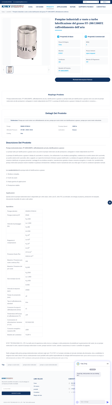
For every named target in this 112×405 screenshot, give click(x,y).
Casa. (30, 7)
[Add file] (77, 402)
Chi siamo (39, 7)
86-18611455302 (7, 2)
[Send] (107, 402)
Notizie (73, 7)
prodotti (50, 7)
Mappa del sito (38, 395)
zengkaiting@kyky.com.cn (21, 2)
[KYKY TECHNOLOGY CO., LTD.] (13, 7)
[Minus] (108, 364)
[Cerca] (97, 2)
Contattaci (101, 7)
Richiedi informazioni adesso (82, 79)
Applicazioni (62, 7)
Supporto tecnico (86, 7)
